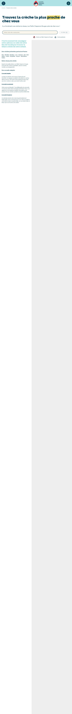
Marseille (7, 54)
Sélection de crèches (68, 3)
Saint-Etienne (24, 56)
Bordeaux (12, 54)
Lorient (7, 56)
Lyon (16, 54)
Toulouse (20, 54)
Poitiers (3, 57)
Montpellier (12, 56)
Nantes (3, 56)
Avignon (18, 56)
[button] (3, 3)
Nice (28, 54)
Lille (25, 54)
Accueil (39, 3)
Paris (3, 54)
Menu (3, 3)
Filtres (63, 32)
